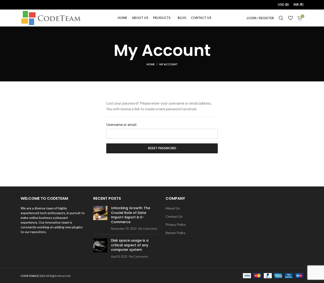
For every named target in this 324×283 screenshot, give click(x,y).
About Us (173, 208)
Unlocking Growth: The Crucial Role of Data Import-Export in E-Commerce (130, 215)
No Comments (147, 228)
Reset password (162, 148)
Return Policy (175, 233)
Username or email (121, 124)
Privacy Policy (176, 224)
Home (151, 64)
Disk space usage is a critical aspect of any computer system (129, 245)
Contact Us (174, 216)
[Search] (281, 18)
